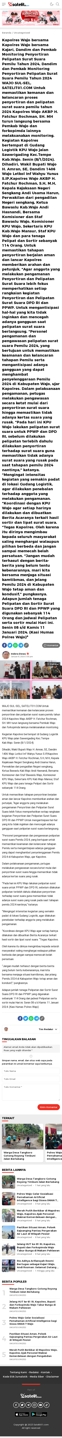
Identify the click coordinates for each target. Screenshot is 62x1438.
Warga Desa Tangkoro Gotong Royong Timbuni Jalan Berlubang (19, 1155)
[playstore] (39, 1414)
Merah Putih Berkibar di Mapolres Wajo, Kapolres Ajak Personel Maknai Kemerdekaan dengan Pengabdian (38, 1215)
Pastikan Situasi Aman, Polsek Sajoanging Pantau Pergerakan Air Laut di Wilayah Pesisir (37, 1230)
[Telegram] (20, 645)
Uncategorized (22, 32)
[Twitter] (9, 645)
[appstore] (22, 1414)
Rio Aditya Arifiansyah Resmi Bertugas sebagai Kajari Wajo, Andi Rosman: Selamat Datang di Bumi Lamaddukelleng (38, 1265)
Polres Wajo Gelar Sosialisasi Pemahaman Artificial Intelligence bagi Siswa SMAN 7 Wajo (37, 1198)
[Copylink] (26, 645)
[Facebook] (4, 645)
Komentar (52, 645)
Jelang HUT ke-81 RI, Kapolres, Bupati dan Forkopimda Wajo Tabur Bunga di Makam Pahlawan (38, 1247)
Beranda (6, 32)
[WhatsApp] (15, 645)
